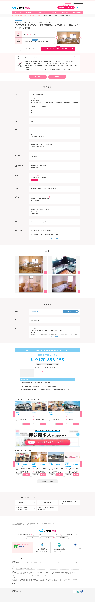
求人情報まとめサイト (16, 572)
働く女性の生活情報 (64, 572)
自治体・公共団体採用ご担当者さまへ (25, 534)
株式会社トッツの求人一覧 (37, 15)
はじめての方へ (42, 12)
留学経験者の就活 (20, 562)
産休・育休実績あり (34, 154)
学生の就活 (14, 562)
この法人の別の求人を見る (70, 311)
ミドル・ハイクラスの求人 (55, 562)
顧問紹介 (69, 579)
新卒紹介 (34, 579)
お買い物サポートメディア (17, 575)
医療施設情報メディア (70, 573)
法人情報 (57, 77)
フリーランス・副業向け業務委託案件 (33, 564)
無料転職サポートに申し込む (65, 7)
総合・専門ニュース (24, 572)
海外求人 (47, 562)
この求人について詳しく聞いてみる (58, 48)
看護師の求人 (15, 580)
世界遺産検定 (22, 573)
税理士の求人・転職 (63, 579)
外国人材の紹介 (62, 580)
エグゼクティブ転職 (48, 579)
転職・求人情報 (42, 562)
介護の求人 (48, 580)
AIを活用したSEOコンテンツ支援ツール (41, 575)
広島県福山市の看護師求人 (44, 502)
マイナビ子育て (37, 573)
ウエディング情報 (16, 573)
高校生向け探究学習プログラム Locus (26, 568)
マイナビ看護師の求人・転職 (17, 15)
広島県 (25, 15)
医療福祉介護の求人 (44, 564)
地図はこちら (34, 39)
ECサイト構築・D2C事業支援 (46, 573)
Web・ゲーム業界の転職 (20, 579)
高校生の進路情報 (15, 568)
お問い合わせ (47, 537)
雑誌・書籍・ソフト (73, 572)
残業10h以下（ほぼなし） (35, 196)
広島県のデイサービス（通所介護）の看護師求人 (46, 508)
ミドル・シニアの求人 (74, 562)
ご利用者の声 (66, 12)
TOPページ (18, 12)
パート (67, 562)
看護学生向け (27, 562)
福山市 (29, 15)
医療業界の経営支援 (54, 580)
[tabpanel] (68, 39)
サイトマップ (55, 534)
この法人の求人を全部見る (47, 481)
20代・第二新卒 (29, 579)
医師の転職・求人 (29, 580)
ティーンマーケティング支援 (49, 572)
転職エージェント (41, 579)
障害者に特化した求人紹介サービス (19, 564)
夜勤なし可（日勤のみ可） (45, 196)
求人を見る (26, 423)
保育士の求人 (36, 580)
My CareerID (62, 573)
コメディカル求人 (22, 580)
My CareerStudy (56, 573)
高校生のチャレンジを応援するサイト (36, 572)
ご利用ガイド (31, 12)
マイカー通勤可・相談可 (35, 175)
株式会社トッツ (18, 20)
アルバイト (63, 562)
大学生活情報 (57, 572)
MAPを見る (34, 180)
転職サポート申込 (62, 537)
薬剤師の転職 (74, 579)
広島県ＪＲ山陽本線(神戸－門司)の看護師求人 (69, 502)
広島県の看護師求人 (21, 502)
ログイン (79, 7)
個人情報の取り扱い (69, 534)
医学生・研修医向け (34, 562)
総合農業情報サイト (29, 573)
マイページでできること (78, 3)
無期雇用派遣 (42, 580)
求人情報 (37, 77)
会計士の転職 (56, 579)
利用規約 (33, 537)
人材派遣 (13, 579)
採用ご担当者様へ (68, 3)
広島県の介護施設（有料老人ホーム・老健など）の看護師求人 (24, 508)
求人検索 (54, 12)
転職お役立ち (78, 12)
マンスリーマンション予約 (28, 575)
